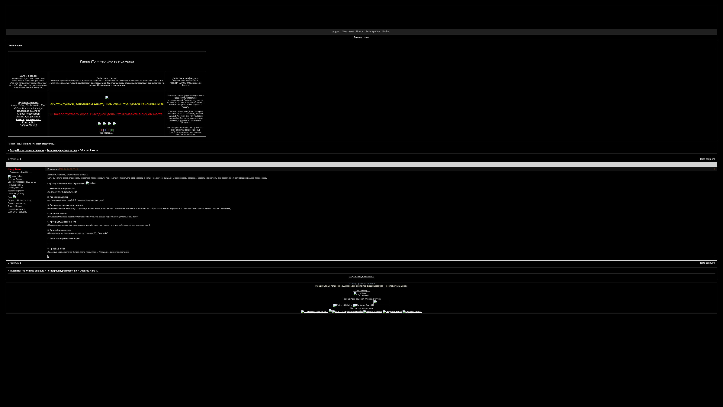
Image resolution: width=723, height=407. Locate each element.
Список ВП (28, 122)
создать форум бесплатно (361, 276)
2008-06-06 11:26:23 (68, 169)
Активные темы (361, 37)
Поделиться (53, 169)
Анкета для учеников (28, 116)
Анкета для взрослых (28, 119)
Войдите (27, 144)
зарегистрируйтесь (45, 144)
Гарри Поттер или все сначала (27, 150)
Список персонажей (28, 113)
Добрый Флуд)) (28, 125)
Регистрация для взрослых (62, 150)
